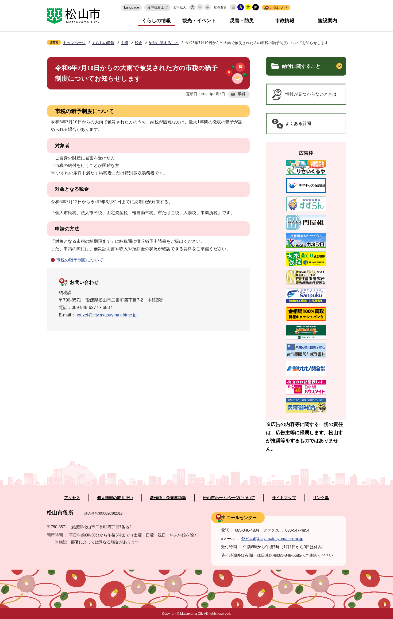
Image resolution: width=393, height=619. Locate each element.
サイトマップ (284, 498)
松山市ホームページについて (229, 498)
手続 (124, 43)
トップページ (74, 43)
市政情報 (284, 20)
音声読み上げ (157, 7)
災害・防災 (242, 20)
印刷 (241, 94)
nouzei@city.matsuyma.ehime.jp (106, 315)
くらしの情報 (156, 20)
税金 (138, 43)
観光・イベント (199, 20)
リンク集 (321, 498)
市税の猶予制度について (79, 260)
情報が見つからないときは (311, 94)
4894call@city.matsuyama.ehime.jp (272, 538)
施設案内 (327, 20)
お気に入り (278, 8)
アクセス (72, 498)
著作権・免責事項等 (168, 498)
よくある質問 (298, 123)
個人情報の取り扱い (115, 498)
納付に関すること (164, 43)
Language (131, 7)
